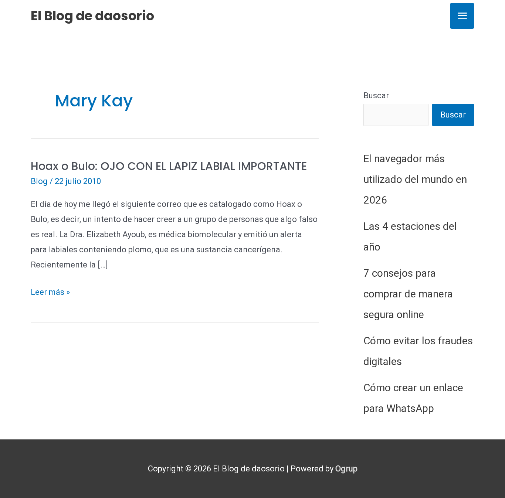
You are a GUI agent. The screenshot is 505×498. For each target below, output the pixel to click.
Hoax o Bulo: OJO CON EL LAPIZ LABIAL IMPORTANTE (169, 166)
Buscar (376, 95)
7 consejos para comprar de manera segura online (408, 294)
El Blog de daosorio (92, 16)
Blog (39, 181)
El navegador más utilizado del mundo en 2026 (415, 179)
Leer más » (50, 293)
